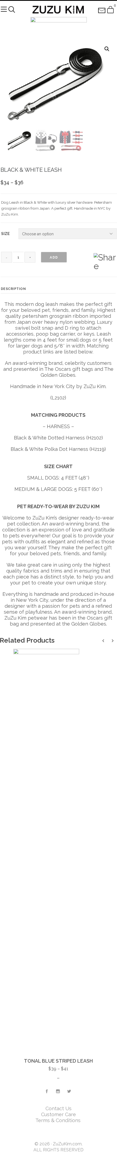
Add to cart (53, 259)
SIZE (5, 234)
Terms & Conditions (58, 1120)
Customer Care (58, 1114)
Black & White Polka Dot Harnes (48, 449)
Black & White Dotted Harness (49, 438)
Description (13, 289)
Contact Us (58, 1108)
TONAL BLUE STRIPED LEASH (58, 1061)
